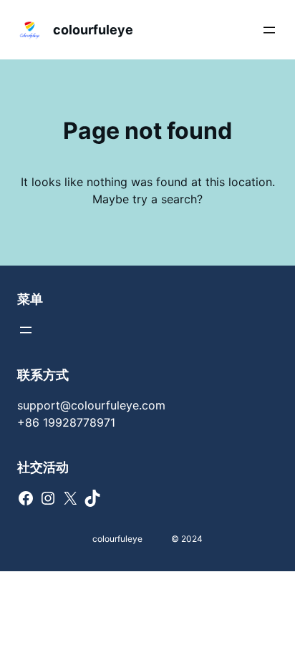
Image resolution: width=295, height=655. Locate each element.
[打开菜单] (269, 30)
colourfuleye (93, 29)
